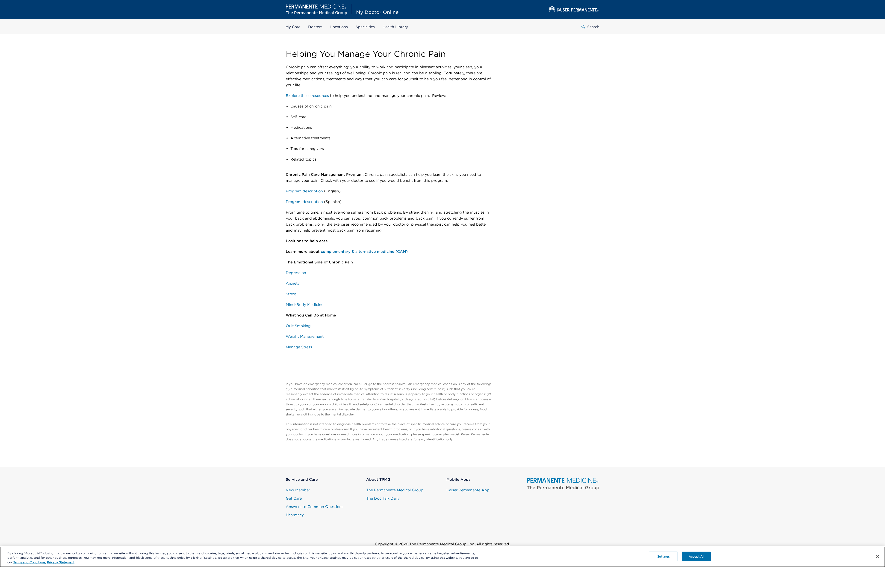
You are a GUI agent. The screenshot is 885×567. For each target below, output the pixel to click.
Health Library (395, 27)
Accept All (696, 556)
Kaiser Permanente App (468, 490)
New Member (298, 490)
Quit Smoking (298, 326)
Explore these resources (307, 95)
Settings (663, 556)
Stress (291, 294)
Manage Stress (299, 347)
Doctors (315, 27)
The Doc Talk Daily (383, 498)
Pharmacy (295, 515)
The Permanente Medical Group (394, 490)
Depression (296, 273)
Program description (304, 191)
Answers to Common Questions (314, 506)
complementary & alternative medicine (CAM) (364, 251)
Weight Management (305, 336)
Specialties (365, 27)
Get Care (294, 498)
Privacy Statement (60, 562)
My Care (293, 27)
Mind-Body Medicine (304, 304)
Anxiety (293, 283)
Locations (339, 27)
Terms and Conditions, (29, 562)
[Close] (878, 556)
